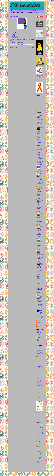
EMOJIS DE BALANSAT (38, 238)
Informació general (40, 385)
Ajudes (38, 360)
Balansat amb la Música (39, 285)
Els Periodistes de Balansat (39, 143)
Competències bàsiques (39, 373)
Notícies (38, 392)
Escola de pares (39, 375)
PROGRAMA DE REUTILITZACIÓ (41, 227)
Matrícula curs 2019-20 (39, 339)
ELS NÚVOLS (39, 126)
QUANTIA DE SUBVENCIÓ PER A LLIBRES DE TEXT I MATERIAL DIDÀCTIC (40, 334)
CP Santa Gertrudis (38, 338)
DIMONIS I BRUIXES (38, 295)
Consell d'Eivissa (39, 352)
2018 (38, 439)
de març (39, 457)
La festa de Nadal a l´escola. (41, 175)
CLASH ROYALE (39, 212)
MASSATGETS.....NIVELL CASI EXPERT (41, 128)
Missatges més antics (31, 47)
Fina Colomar (42, 429)
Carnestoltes (39, 366)
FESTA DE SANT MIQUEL (41, 188)
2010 (38, 462)
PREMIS (38, 394)
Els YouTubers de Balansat (39, 114)
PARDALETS (39, 320)
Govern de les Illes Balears (40, 351)
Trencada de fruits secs (40, 397)
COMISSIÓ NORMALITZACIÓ (39, 369)
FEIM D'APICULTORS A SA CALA (41, 240)
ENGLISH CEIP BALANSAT (39, 309)
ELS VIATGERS (39, 199)
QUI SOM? (35, 12)
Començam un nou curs (14, 16)
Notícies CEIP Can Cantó (39, 331)
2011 (37, 461)
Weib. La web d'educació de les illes (39, 349)
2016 (38, 441)
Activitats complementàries (39, 359)
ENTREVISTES (39, 143)
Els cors (38, 326)
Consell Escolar (12, 12)
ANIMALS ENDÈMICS (38, 155)
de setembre (40, 450)
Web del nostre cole (40, 346)
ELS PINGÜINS (39, 262)
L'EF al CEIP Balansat (39, 251)
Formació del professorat (39, 383)
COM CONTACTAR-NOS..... (34, 10)
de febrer (39, 458)
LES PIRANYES (39, 275)
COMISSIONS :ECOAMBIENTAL (39, 371)
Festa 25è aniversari (38, 377)
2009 (38, 463)
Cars (37, 324)
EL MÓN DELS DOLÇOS (39, 173)
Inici (22, 47)
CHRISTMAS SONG (41, 311)
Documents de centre (26, 10)
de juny (39, 453)
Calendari (38, 364)
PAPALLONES (39, 322)
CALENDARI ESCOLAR (18, 10)
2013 (38, 445)
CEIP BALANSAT (25, 5)
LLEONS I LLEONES (40, 225)
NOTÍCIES (11, 10)
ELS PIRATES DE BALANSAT (39, 133)
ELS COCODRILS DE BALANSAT (40, 186)
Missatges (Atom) (17, 48)
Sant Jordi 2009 (39, 395)
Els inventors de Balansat (39, 165)
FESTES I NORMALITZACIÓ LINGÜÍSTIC (39, 380)
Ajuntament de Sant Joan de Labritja (40, 354)
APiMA (22, 12)
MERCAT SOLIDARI (40, 390)
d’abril (39, 456)
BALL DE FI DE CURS (39, 134)
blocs (37, 363)
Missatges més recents (13, 47)
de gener (39, 459)
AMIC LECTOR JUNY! (41, 116)
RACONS (18, 12)
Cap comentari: (23, 44)
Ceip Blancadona (39, 341)
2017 (38, 440)
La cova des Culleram (41, 214)
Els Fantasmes (39, 153)
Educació (38, 374)
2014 (38, 444)
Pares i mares (39, 393)
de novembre (40, 447)
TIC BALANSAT (42, 433)
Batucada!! (38, 286)
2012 (38, 446)
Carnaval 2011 (39, 365)
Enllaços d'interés (30, 12)
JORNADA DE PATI (40, 387)
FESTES (38, 378)
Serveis (25, 12)
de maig (39, 454)
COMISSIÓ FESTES (40, 367)
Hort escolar (39, 384)
